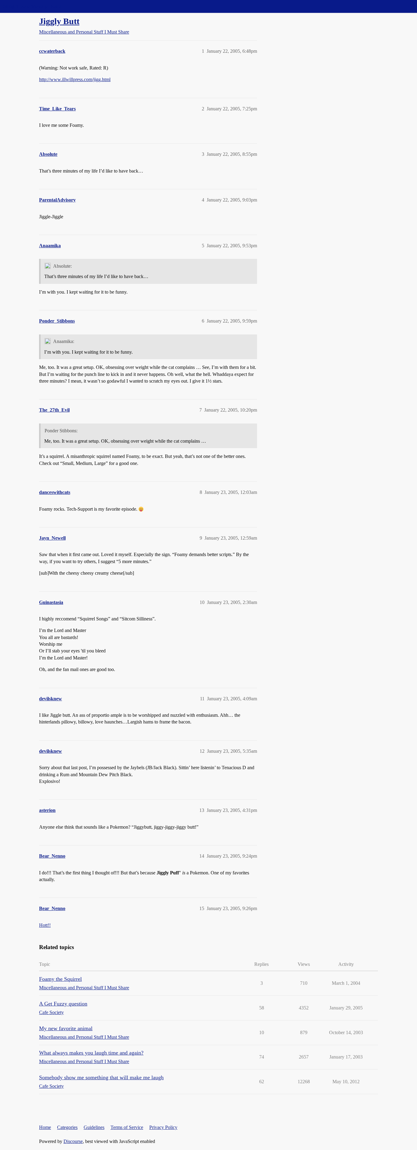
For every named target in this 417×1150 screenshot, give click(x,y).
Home (45, 1127)
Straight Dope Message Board (32, 6)
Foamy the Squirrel (60, 979)
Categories (67, 1127)
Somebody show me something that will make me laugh (101, 1077)
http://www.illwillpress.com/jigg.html (75, 79)
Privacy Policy (163, 1127)
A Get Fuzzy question (63, 1004)
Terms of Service (127, 1127)
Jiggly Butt (59, 21)
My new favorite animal (65, 1028)
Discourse (73, 1141)
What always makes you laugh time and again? (91, 1053)
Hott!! (45, 925)
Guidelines (94, 1127)
